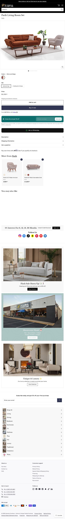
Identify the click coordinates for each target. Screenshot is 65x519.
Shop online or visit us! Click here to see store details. (33, 1)
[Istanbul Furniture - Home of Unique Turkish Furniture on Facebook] (36, 489)
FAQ (2, 471)
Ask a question (5, 145)
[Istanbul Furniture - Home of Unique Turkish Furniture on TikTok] (49, 489)
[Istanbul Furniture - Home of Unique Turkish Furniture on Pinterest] (42, 489)
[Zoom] (62, 66)
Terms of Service (36, 478)
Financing (34, 473)
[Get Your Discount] (59, 400)
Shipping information (7, 141)
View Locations (32, 337)
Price (2, 91)
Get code (58, 119)
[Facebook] (24, 235)
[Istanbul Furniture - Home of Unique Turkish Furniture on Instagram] (33, 489)
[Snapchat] (32, 235)
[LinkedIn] (45, 235)
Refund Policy (36, 469)
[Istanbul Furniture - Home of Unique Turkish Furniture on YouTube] (39, 489)
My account (35, 480)
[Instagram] (19, 235)
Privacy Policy (36, 466)
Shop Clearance (32, 289)
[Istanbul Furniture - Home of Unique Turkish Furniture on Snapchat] (45, 489)
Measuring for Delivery (38, 475)
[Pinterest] (36, 235)
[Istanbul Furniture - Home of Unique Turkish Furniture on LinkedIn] (52, 489)
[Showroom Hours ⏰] (32, 311)
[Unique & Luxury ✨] (32, 360)
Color (8, 74)
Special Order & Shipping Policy (40, 471)
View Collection (32, 384)
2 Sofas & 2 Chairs (18, 86)
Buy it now (32, 108)
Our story (3, 466)
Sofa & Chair (6, 86)
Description (4, 137)
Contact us (4, 469)
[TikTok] (28, 235)
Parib (2, 18)
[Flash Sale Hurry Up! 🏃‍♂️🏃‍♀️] (32, 264)
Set (2, 83)
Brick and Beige (3, 77)
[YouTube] (40, 235)
